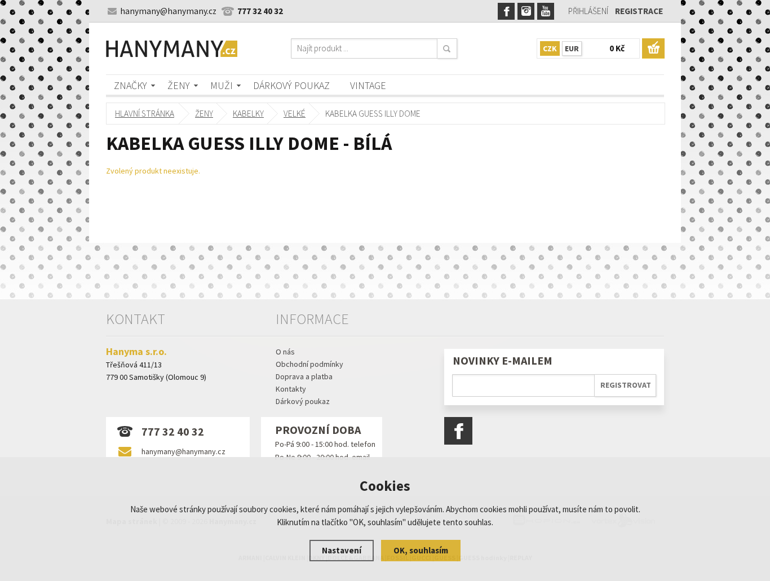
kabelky (248, 113)
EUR (572, 48)
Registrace (639, 11)
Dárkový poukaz (291, 85)
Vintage (368, 85)
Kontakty (291, 389)
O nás (285, 352)
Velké (295, 113)
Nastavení (341, 550)
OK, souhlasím (420, 550)
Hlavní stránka (144, 113)
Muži (221, 85)
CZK (550, 48)
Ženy (178, 85)
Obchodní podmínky (309, 364)
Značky (130, 85)
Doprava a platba (304, 376)
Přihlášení (588, 11)
